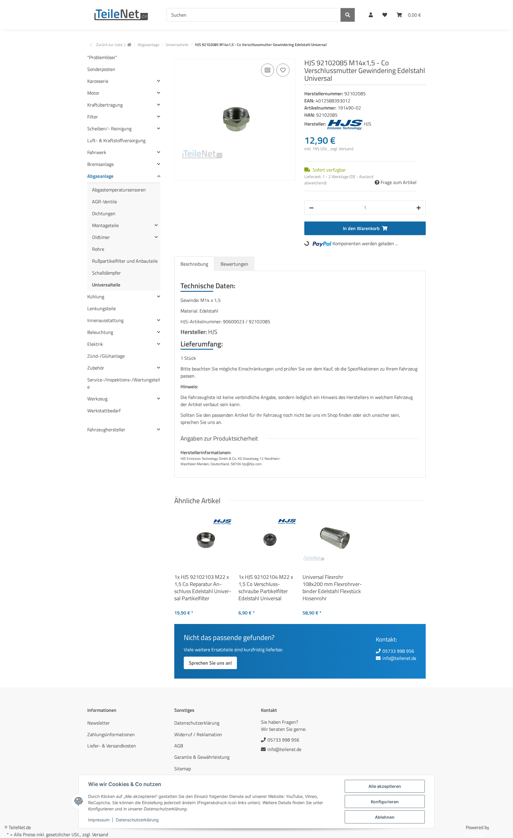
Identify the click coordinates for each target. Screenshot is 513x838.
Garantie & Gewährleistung (201, 757)
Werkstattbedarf (104, 410)
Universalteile (106, 284)
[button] (371, 15)
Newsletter (98, 722)
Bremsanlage (100, 164)
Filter (92, 116)
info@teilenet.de (399, 658)
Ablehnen (385, 817)
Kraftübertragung (105, 104)
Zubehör (95, 367)
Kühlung (95, 296)
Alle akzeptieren (384, 786)
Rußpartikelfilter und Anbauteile (125, 260)
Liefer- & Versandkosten (111, 745)
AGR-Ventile (104, 201)
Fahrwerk (96, 152)
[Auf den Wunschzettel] (282, 70)
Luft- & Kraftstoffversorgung (116, 140)
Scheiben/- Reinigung (109, 128)
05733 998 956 (398, 651)
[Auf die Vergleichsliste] (267, 70)
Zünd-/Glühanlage (106, 355)
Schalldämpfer (106, 272)
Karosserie (97, 81)
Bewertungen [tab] (234, 263)
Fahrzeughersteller (106, 429)
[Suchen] (348, 15)
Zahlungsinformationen (111, 734)
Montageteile (105, 225)
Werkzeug (97, 398)
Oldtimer (101, 237)
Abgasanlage (100, 176)
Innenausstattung (105, 320)
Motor (93, 92)
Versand (346, 148)
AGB (178, 745)
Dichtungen (103, 213)
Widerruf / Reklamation (198, 734)
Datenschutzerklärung (137, 819)
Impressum (99, 819)
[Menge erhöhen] (418, 207)
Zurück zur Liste (109, 44)
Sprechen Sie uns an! (210, 662)
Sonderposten (101, 69)
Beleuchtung (100, 332)
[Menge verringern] (311, 207)
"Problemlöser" (102, 57)
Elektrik (95, 344)
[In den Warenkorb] (179, 55)
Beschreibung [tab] (194, 263)
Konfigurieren (385, 801)
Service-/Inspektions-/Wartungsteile (123, 383)
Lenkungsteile (101, 308)
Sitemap (182, 768)
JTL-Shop (475, 834)
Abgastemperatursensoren (119, 189)
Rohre (98, 249)
